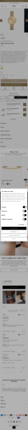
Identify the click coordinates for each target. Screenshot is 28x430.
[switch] (25, 211)
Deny (14, 239)
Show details (21, 224)
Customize (13, 232)
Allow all (14, 228)
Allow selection (14, 235)
